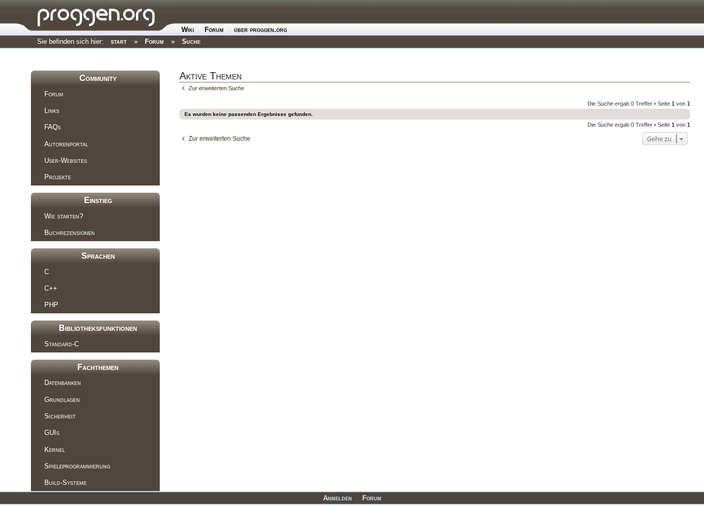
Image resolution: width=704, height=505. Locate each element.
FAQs (52, 127)
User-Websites (65, 160)
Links (51, 110)
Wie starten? (63, 216)
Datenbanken (62, 382)
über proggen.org (260, 29)
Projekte (57, 177)
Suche (191, 41)
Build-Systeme (65, 482)
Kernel (54, 449)
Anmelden (337, 498)
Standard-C (61, 344)
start (119, 41)
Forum (214, 29)
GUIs (51, 432)
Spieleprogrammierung (77, 466)
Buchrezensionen (69, 233)
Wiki (187, 29)
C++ (50, 288)
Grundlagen (62, 399)
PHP (51, 305)
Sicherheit (60, 416)
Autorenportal (66, 144)
